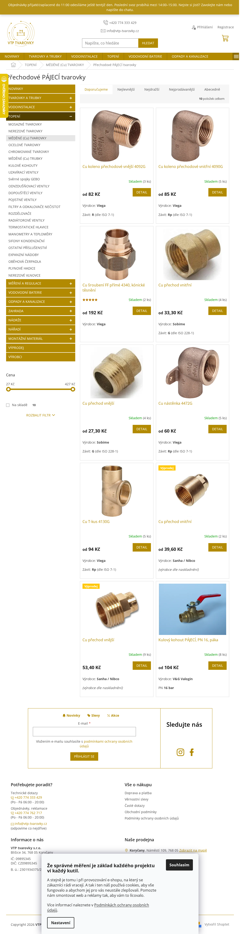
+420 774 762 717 (28, 813)
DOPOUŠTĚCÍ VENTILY (25, 193)
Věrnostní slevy (136, 799)
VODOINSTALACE (21, 107)
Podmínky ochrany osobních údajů (152, 818)
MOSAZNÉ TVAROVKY (25, 124)
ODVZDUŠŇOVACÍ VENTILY (28, 186)
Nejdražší (151, 89)
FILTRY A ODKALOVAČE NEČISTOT (34, 206)
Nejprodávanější (182, 89)
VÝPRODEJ (16, 347)
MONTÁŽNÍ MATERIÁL (25, 338)
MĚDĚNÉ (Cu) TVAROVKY (27, 138)
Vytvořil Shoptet (217, 924)
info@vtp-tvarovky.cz (31, 823)
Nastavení (60, 922)
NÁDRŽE (14, 320)
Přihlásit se (84, 756)
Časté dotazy (135, 805)
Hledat (148, 43)
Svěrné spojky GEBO (24, 179)
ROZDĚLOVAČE (19, 213)
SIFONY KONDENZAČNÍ (26, 241)
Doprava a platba (138, 793)
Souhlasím (179, 864)
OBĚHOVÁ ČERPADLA (24, 261)
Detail (141, 192)
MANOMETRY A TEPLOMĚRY (30, 234)
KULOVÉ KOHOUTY (23, 165)
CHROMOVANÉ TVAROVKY (28, 151)
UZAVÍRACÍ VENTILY (23, 172)
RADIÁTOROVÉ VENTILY (26, 220)
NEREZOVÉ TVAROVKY (25, 131)
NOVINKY (15, 88)
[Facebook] (191, 751)
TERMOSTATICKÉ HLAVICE (28, 227)
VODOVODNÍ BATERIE (25, 292)
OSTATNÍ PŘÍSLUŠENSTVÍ (27, 247)
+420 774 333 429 (28, 797)
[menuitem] (12, 56)
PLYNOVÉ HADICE (21, 268)
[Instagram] (180, 751)
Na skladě (24, 405)
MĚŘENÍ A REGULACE (24, 283)
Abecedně (212, 89)
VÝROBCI (15, 357)
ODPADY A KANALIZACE (26, 301)
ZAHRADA (15, 311)
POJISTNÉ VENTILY (22, 199)
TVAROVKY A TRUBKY (24, 98)
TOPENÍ (14, 116)
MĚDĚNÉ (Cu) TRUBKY (25, 158)
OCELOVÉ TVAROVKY (24, 145)
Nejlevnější (126, 89)
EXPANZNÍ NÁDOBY (23, 254)
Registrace (226, 27)
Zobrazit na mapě (193, 850)
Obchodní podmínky (141, 812)
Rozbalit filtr (38, 415)
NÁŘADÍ (14, 329)
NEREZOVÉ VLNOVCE (24, 275)
